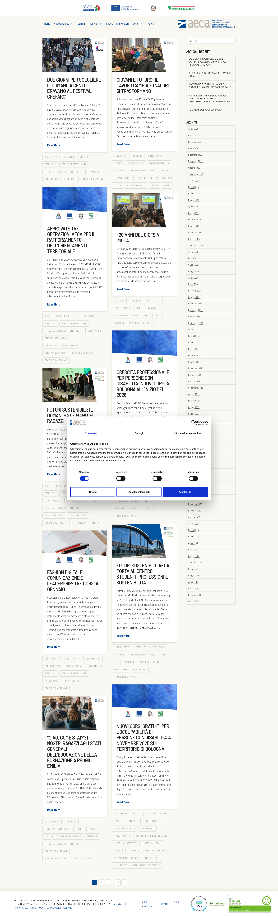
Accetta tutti (185, 492)
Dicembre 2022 (195, 368)
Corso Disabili (147, 828)
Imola (157, 315)
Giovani (165, 170)
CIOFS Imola (135, 300)
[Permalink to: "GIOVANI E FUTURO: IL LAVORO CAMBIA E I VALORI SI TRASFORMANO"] (144, 55)
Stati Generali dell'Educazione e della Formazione (68, 858)
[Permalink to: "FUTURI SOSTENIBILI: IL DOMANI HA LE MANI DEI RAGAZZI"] (74, 385)
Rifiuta (93, 492)
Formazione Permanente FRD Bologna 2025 (149, 850)
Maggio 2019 (193, 575)
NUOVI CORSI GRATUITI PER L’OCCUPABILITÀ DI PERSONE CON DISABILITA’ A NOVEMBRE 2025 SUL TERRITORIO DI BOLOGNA (143, 737)
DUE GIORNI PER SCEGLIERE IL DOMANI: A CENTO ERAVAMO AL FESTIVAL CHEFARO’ (74, 88)
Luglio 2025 (193, 187)
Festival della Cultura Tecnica (150, 647)
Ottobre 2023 (194, 316)
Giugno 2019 (193, 569)
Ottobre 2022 (194, 381)
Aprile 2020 (193, 543)
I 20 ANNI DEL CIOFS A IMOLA (137, 237)
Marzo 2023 (193, 349)
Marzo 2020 (193, 549)
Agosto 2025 (193, 180)
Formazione (50, 164)
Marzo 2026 (193, 135)
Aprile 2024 (193, 277)
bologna (137, 813)
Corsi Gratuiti (153, 300)
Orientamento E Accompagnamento (61, 345)
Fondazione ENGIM (136, 163)
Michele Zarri (120, 669)
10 (118, 882)
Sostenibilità (79, 522)
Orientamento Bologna (55, 338)
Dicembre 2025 (195, 154)
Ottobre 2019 (193, 556)
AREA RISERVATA (147, 904)
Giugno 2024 (193, 264)
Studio (155, 185)
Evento (117, 163)
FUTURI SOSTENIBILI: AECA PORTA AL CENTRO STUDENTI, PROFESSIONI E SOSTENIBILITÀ (142, 574)
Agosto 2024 (193, 251)
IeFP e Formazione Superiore (68, 836)
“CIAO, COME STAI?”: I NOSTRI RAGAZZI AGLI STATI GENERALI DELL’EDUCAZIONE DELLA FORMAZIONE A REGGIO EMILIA (74, 751)
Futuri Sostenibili (53, 500)
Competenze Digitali (156, 813)
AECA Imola (119, 300)
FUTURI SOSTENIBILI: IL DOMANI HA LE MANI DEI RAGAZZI (70, 415)
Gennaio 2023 (194, 361)
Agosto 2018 (193, 601)
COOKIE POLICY (54, 907)
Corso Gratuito (93, 658)
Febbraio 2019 (194, 594)
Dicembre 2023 (195, 303)
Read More (53, 145)
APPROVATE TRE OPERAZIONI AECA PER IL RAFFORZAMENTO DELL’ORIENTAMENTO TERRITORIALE (71, 239)
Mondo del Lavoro (78, 515)
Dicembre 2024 (195, 232)
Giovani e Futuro (122, 178)
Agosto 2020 (193, 523)
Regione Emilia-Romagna (92, 179)
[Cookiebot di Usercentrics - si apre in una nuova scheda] (194, 422)
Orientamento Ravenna (82, 353)
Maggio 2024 (193, 271)
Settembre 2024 (195, 245)
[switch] (120, 478)
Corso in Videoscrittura (125, 843)
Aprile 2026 (193, 128)
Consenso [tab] (91, 433)
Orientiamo (69, 179)
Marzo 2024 (193, 284)
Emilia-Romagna (155, 156)
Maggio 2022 (193, 413)
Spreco (95, 522)
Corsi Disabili (132, 821)
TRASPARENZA (21, 907)
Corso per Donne (53, 666)
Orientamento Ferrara (55, 353)
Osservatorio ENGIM (136, 185)
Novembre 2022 (195, 374)
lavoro (117, 185)
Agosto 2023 (193, 329)
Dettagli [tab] (139, 433)
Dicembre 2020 (195, 504)
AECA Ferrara (51, 157)
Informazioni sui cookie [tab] (187, 433)
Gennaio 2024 (194, 297)
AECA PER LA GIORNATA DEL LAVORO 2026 (210, 74)
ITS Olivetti (93, 171)
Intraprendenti (72, 680)
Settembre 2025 (195, 174)
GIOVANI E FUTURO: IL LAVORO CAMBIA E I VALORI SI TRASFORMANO (142, 85)
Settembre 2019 (195, 562)
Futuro (71, 500)
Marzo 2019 (193, 588)
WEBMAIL (67, 907)
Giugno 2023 (193, 342)
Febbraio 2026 (194, 141)
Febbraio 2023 (194, 355)
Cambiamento (120, 156)
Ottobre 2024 (194, 239)
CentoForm (69, 157)
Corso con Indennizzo (124, 828)
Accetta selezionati (139, 492)
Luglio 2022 (193, 400)
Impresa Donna (51, 680)
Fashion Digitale (95, 666)
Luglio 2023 (193, 335)
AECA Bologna (120, 813)
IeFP (96, 500)
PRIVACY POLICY (37, 907)
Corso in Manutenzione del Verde (151, 836)
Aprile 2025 (193, 206)
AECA (47, 316)
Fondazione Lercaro (159, 163)
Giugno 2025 (193, 193)
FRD (146, 315)
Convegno (137, 156)
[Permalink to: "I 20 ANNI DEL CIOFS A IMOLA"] (144, 210)
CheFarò (84, 157)
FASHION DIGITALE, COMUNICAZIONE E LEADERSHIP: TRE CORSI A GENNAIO (72, 580)
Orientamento (51, 179)
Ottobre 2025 (194, 167)
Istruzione (92, 836)
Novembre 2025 (195, 161)
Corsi (116, 821)
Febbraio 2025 (194, 219)
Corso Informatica (152, 843)
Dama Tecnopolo (121, 647)
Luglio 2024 (193, 258)
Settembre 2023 (195, 323)
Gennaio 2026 (194, 148)
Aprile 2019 (193, 582)
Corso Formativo (122, 308)
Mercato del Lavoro (54, 515)
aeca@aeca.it (45, 903)
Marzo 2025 (193, 213)
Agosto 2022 (193, 394)
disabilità (118, 850)
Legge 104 (149, 858)
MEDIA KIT (176, 904)
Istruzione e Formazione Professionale (63, 171)
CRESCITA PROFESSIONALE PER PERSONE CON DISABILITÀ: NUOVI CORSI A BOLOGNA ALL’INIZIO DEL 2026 (142, 383)
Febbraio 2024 (194, 290)
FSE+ (164, 654)
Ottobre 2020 (194, 517)
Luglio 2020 (193, 530)
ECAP (138, 308)
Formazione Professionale (74, 164)
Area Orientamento (64, 316)
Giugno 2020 (193, 536)
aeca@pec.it (119, 903)
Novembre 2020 (195, 510)
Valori (167, 185)
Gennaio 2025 (194, 225)
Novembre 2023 (195, 310)
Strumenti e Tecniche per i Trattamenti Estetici (137, 865)
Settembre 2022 (195, 387)
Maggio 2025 (193, 200)
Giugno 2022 (193, 407)
